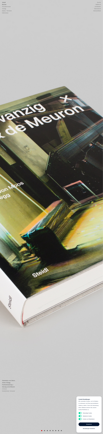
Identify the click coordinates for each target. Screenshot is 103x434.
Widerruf (98, 4)
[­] (7, 217)
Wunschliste (97, 11)
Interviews (5, 13)
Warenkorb (97, 8)
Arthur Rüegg (6, 382)
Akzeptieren (89, 424)
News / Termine (7, 11)
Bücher (4, 4)
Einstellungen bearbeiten (89, 428)
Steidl (4, 2)
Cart (62, 217)
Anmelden (98, 6)
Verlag (4, 8)
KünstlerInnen (6, 6)
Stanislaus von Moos (8, 380)
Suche (99, 2)
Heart (40, 217)
